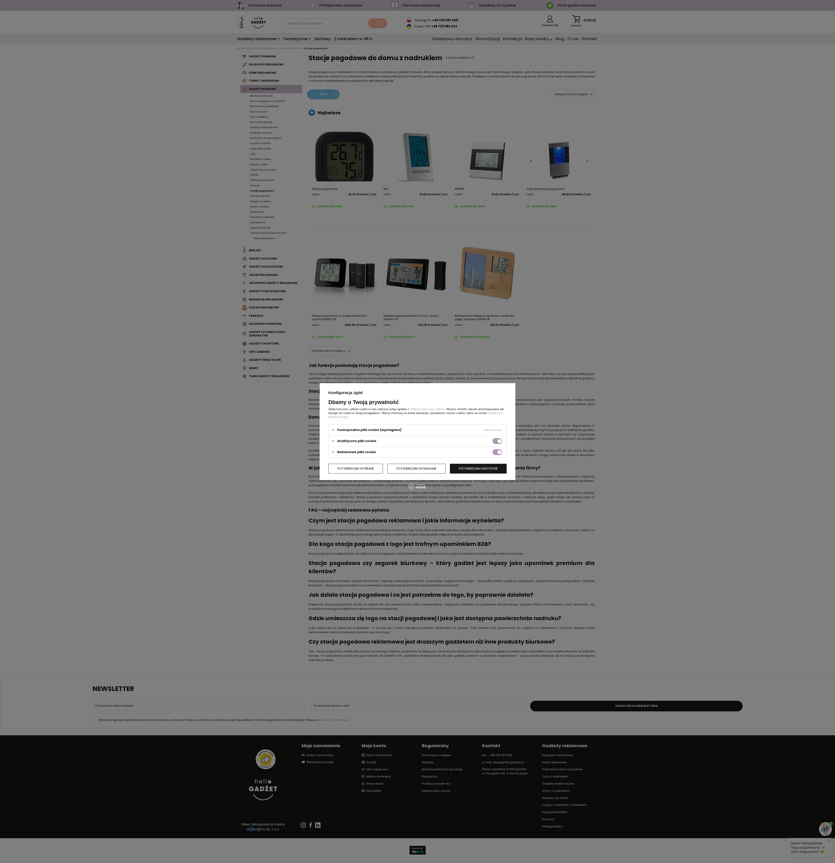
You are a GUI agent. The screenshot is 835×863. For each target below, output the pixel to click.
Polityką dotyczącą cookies (427, 409)
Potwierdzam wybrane (355, 468)
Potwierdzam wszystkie (478, 468)
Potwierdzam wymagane (416, 468)
